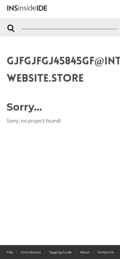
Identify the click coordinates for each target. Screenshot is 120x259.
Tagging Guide (60, 252)
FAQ (9, 252)
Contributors (31, 252)
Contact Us (106, 252)
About (84, 252)
